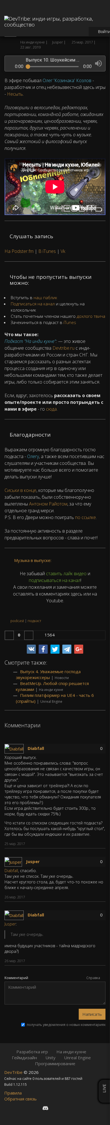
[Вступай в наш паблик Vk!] (35, 1108)
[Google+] (78, 649)
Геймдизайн (24, 1057)
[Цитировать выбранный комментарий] (97, 844)
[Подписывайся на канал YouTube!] (65, 1108)
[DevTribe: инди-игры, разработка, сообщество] (55, 20)
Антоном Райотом (48, 504)
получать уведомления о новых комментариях (66, 1025)
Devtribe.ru (63, 348)
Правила (13, 1093)
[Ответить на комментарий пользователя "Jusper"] (90, 898)
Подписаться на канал (33, 304)
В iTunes (47, 251)
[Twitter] (55, 649)
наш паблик (45, 297)
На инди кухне (33, 42)
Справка (93, 977)
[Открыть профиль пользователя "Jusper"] (15, 861)
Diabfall (36, 748)
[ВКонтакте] (31, 649)
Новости (62, 677)
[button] (98, 63)
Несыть (15, 94)
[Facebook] (43, 649)
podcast (17, 620)
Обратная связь (20, 1099)
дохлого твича (91, 316)
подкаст (34, 620)
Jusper (33, 861)
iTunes (69, 322)
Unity (50, 1057)
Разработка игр (32, 1051)
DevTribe (14, 1072)
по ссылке (85, 517)
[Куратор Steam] (75, 1108)
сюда (51, 409)
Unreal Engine (51, 701)
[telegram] (66, 649)
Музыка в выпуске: (32, 560)
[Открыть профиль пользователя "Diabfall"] (16, 748)
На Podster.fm (19, 251)
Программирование (55, 1063)
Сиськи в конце (20, 490)
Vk (63, 251)
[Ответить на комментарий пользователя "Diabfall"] (90, 844)
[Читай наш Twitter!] (56, 1108)
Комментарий (16, 978)
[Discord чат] (45, 1108)
